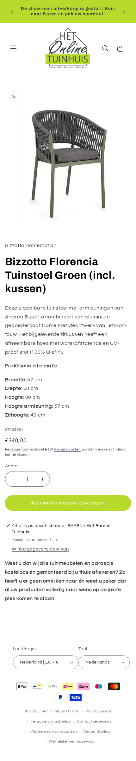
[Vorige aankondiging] (12, 11)
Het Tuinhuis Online (59, 711)
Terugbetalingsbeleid (51, 721)
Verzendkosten (67, 449)
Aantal (12, 466)
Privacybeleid (98, 711)
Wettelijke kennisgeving (71, 741)
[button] (13, 48)
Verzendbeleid (97, 731)
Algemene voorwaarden (54, 731)
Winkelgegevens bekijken (40, 549)
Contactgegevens (94, 721)
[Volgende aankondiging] (124, 11)
